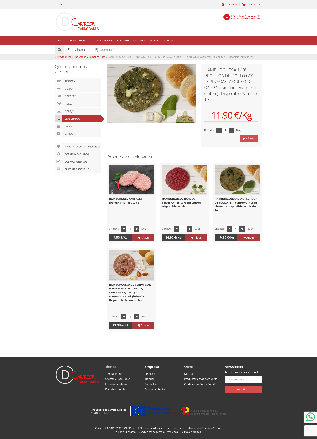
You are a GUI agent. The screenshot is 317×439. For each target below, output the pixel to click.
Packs (68, 126)
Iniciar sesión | (232, 4)
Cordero (70, 96)
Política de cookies (191, 432)
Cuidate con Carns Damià (131, 40)
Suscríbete (243, 389)
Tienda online (77, 40)
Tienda (110, 367)
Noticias (154, 40)
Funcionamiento (155, 389)
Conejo (69, 111)
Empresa (152, 367)
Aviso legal (172, 432)
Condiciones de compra (152, 432)
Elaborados (72, 118)
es (61, 4)
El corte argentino (77, 169)
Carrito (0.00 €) (253, 4)
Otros (188, 367)
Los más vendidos (76, 161)
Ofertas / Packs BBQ (101, 40)
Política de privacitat (125, 432)
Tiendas (149, 379)
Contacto (169, 40)
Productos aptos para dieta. (82, 146)
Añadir (250, 138)
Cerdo (69, 88)
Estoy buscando (80, 49)
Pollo (69, 103)
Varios (69, 133)
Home (61, 40)
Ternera (70, 81)
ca (56, 4)
